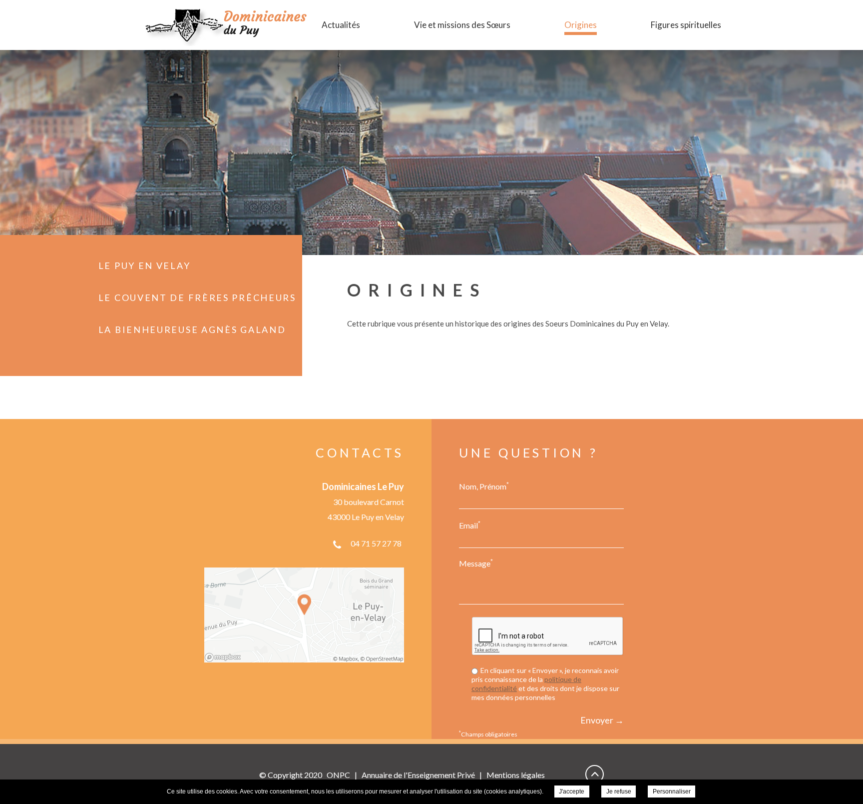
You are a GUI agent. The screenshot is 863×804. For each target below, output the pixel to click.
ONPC (338, 775)
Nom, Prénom (484, 486)
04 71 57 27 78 (376, 543)
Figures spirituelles (686, 25)
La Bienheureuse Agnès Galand (192, 329)
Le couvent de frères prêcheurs (197, 297)
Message (476, 563)
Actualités (341, 25)
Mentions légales (515, 775)
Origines (580, 25)
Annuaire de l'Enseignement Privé (418, 775)
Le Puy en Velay (144, 265)
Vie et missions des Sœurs (462, 25)
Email (469, 525)
